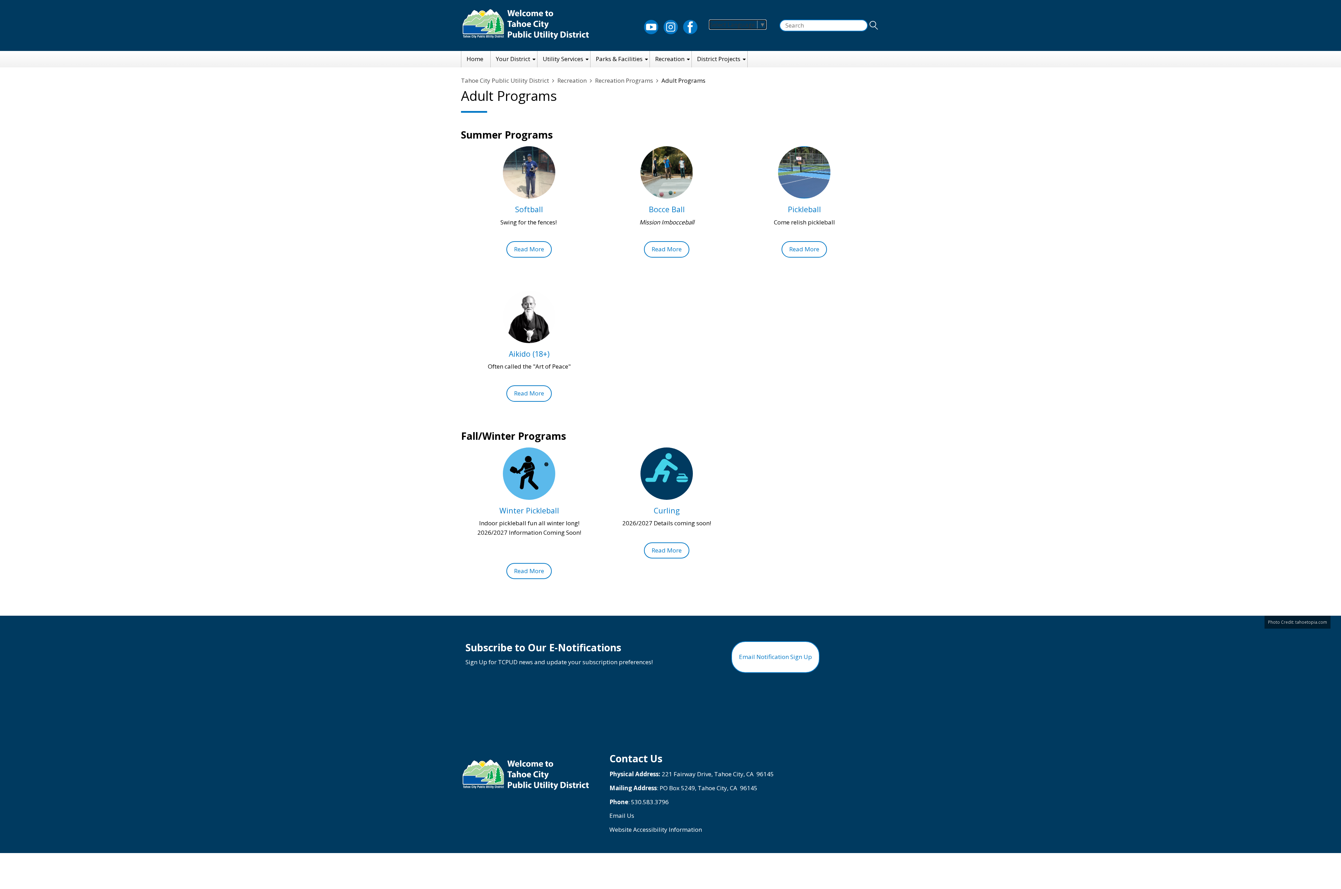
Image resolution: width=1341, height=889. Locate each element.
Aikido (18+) (529, 354)
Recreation (669, 59)
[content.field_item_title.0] (529, 172)
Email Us (621, 816)
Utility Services (563, 59)
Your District (513, 59)
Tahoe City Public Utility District (505, 80)
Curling (667, 510)
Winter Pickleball (529, 510)
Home (475, 59)
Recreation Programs (624, 80)
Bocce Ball (667, 209)
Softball (529, 209)
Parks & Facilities (619, 59)
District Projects (718, 59)
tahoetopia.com (1311, 622)
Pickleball (804, 209)
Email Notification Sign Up (775, 657)
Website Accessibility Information (655, 829)
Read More (529, 249)
